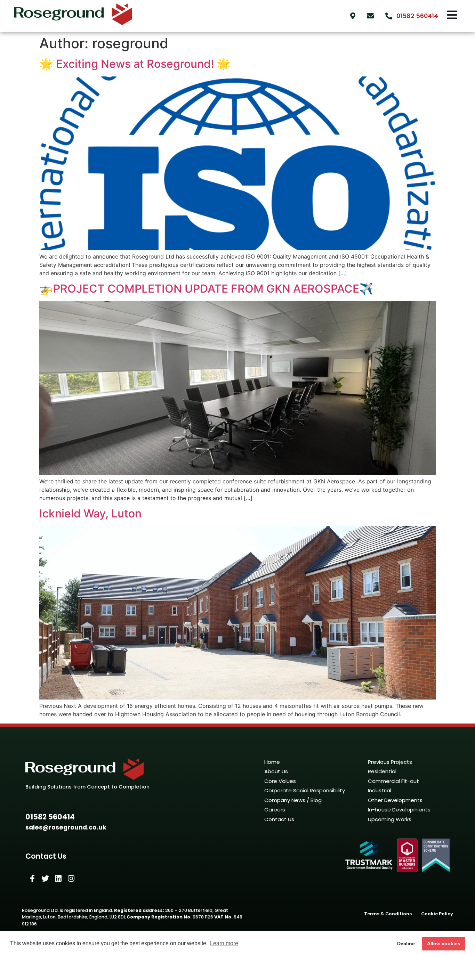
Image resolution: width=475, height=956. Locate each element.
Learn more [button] (224, 943)
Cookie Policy (437, 914)
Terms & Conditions (388, 914)
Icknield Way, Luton (90, 513)
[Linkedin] (58, 878)
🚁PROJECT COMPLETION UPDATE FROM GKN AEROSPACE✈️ (206, 288)
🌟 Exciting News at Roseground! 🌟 (135, 64)
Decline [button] (406, 943)
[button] (50, 817)
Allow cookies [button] (443, 943)
